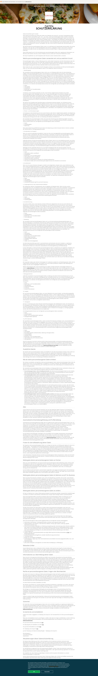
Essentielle (47, 671)
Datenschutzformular (51, 437)
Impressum (63, 6)
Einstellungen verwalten (53, 666)
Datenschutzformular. (28, 620)
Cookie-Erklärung (30, 268)
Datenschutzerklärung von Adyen (50, 345)
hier (68, 532)
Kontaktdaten (54, 6)
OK (34, 671)
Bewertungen (45, 6)
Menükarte (37, 6)
